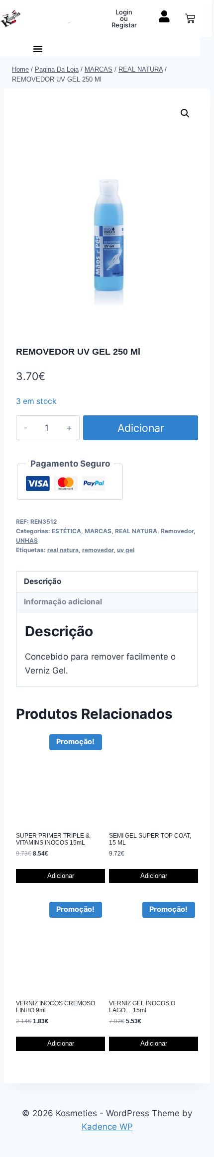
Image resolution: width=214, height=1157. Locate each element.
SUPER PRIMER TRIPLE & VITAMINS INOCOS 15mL (53, 839)
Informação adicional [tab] (63, 601)
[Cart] (190, 18)
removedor (97, 550)
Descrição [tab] (42, 581)
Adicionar (140, 427)
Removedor (177, 531)
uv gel (125, 550)
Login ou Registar (124, 18)
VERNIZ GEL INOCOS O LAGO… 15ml (142, 1007)
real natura (63, 550)
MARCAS (98, 531)
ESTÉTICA (66, 531)
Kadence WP (107, 1127)
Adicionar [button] (60, 875)
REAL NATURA (136, 531)
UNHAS (27, 540)
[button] (37, 48)
